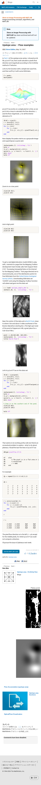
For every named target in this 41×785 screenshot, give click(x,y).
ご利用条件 (6, 768)
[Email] (24, 561)
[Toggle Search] (34, 2)
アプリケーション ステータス (25, 765)
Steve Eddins (10, 49)
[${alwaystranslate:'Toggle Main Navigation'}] (38, 2)
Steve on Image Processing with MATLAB (17, 18)
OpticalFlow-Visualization (13, 714)
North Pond (30, 321)
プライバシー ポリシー (28, 762)
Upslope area (13, 557)
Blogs (10, 2)
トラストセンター (8, 762)
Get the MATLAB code (11, 551)
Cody (31, 7)
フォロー (33, 553)
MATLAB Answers (7, 7)
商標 (17, 762)
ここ (20, 727)
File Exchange (22, 7)
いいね (29, 53)
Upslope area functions (33, 694)
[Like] (25, 553)
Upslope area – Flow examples (17, 45)
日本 (35, 778)
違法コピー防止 (8, 765)
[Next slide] (37, 7)
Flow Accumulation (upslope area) (16, 687)
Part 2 (6, 58)
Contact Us (15, 768)
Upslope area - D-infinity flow (27, 572)
